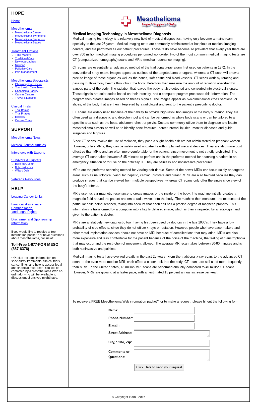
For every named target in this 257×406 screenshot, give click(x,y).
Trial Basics (22, 109)
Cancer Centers (25, 94)
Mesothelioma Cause (28, 32)
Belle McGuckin (24, 163)
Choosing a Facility (26, 90)
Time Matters (23, 54)
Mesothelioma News (26, 137)
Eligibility (20, 116)
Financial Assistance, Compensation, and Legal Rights (26, 208)
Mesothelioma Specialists (30, 80)
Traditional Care (24, 58)
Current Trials (23, 120)
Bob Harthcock (24, 167)
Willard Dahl (22, 170)
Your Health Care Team (29, 87)
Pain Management (26, 71)
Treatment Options (24, 51)
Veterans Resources (26, 179)
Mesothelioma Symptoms (30, 35)
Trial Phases (22, 113)
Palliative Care (23, 68)
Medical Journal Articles (28, 145)
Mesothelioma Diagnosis (30, 39)
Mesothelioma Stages (28, 42)
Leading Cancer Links (27, 196)
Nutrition (20, 65)
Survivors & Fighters (26, 160)
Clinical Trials (21, 106)
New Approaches (25, 61)
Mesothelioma (21, 28)
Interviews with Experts (28, 152)
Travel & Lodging (25, 97)
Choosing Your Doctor (28, 84)
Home (15, 21)
